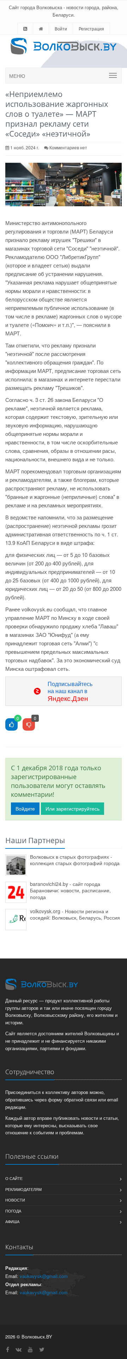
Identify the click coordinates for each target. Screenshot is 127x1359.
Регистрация (91, 28)
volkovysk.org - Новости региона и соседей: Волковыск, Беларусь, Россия (75, 914)
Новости (15, 1200)
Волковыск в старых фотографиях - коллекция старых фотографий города (75, 860)
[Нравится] (11, 724)
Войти (61, 28)
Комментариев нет (68, 147)
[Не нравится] (29, 724)
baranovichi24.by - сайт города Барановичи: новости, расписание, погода (70, 890)
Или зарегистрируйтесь (72, 808)
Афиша (12, 1221)
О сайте (14, 1178)
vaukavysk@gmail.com (44, 1276)
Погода (13, 1211)
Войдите (25, 808)
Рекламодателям (23, 1189)
